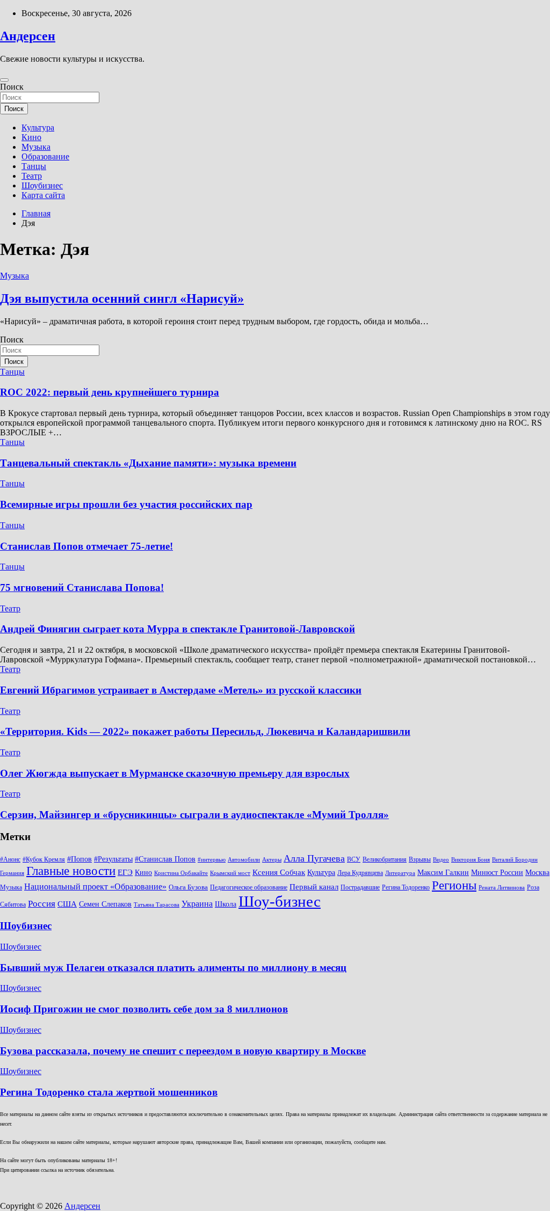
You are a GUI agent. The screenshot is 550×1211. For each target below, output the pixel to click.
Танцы (33, 166)
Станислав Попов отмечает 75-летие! (86, 546)
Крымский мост (230, 873)
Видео (441, 860)
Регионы (454, 885)
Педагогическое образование (248, 887)
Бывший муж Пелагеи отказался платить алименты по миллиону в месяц (173, 967)
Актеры (271, 860)
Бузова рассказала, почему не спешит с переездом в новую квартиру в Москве (183, 1050)
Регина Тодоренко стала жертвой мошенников (109, 1092)
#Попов (79, 859)
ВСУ (353, 859)
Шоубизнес (42, 185)
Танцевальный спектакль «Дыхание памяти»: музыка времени (148, 463)
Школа (225, 904)
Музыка (35, 146)
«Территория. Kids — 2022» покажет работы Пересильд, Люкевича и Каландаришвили (205, 731)
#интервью (212, 860)
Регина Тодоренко (406, 887)
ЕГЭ (125, 872)
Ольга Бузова (188, 887)
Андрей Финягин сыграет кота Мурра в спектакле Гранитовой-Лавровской (177, 628)
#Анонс (10, 859)
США (67, 903)
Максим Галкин (443, 873)
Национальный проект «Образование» (95, 886)
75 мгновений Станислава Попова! (82, 587)
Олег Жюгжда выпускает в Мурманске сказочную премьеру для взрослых (175, 773)
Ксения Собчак (278, 872)
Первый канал (314, 886)
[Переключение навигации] (4, 80)
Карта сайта (43, 195)
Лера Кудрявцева (360, 873)
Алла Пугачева (314, 858)
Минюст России (497, 873)
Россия (41, 904)
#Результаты (113, 859)
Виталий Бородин (515, 860)
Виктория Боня (470, 860)
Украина (197, 904)
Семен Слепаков (105, 904)
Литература (400, 873)
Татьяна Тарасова (156, 905)
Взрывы (420, 859)
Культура (37, 127)
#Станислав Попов (165, 859)
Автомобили (244, 860)
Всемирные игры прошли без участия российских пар (126, 504)
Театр (31, 175)
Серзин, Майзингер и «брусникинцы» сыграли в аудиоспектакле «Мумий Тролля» (194, 814)
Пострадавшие (360, 887)
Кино (31, 137)
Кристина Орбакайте (181, 873)
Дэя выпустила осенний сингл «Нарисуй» (122, 298)
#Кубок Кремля (44, 859)
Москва (537, 873)
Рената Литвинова (502, 888)
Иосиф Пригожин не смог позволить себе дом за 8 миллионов (144, 1009)
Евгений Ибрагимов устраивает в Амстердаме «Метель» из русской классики (180, 690)
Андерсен (27, 36)
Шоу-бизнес (279, 901)
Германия (12, 873)
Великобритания (385, 859)
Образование (45, 156)
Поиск (12, 86)
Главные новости (70, 871)
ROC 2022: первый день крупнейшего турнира (109, 392)
